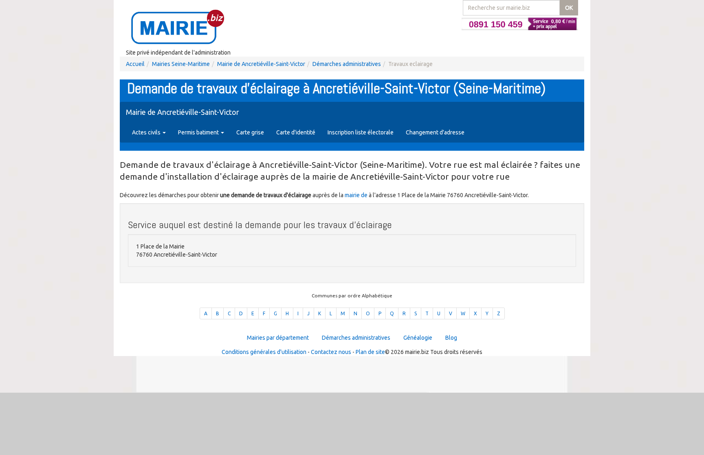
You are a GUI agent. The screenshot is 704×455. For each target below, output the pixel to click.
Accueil (135, 64)
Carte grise (250, 132)
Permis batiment (199, 132)
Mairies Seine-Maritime (181, 64)
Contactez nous (331, 352)
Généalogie (417, 337)
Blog (451, 337)
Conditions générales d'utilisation (264, 352)
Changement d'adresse (435, 132)
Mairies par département (278, 337)
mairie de (357, 195)
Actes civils (147, 132)
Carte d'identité (295, 132)
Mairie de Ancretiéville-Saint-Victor (261, 64)
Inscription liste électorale (361, 132)
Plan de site (370, 352)
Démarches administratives (346, 64)
